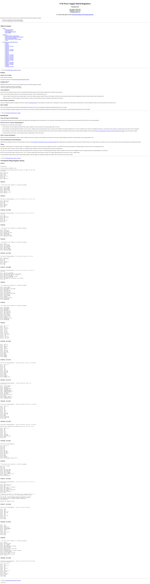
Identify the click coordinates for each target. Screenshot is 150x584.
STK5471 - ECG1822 (9, 62)
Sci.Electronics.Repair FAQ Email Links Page (82, 14)
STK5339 (7, 48)
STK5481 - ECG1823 (9, 64)
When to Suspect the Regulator (11, 37)
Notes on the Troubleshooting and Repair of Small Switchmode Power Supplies (109, 130)
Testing (6, 40)
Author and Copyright (9, 29)
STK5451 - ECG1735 (9, 56)
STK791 (6, 43)
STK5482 (7, 65)
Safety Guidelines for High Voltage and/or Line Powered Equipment (43, 141)
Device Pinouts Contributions (10, 31)
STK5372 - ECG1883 (9, 50)
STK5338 (7, 47)
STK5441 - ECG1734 (9, 55)
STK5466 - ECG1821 (9, 60)
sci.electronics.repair (32, 102)
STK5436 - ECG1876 (9, 54)
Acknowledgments (8, 30)
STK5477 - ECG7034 (9, 63)
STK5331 (7, 44)
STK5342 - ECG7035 (9, 49)
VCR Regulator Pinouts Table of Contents (13, 70)
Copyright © (72, 9)
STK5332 (7, 45)
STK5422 (7, 52)
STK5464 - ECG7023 (9, 59)
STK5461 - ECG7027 (9, 57)
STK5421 (7, 51)
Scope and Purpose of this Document (12, 35)
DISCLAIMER (8, 32)
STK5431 (7, 53)
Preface (4, 28)
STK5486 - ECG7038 (9, 66)
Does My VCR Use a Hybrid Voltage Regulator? (14, 36)
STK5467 (7, 61)
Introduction (5, 34)
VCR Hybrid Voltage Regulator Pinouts (10, 42)
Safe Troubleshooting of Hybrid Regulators (13, 39)
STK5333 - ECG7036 (9, 46)
